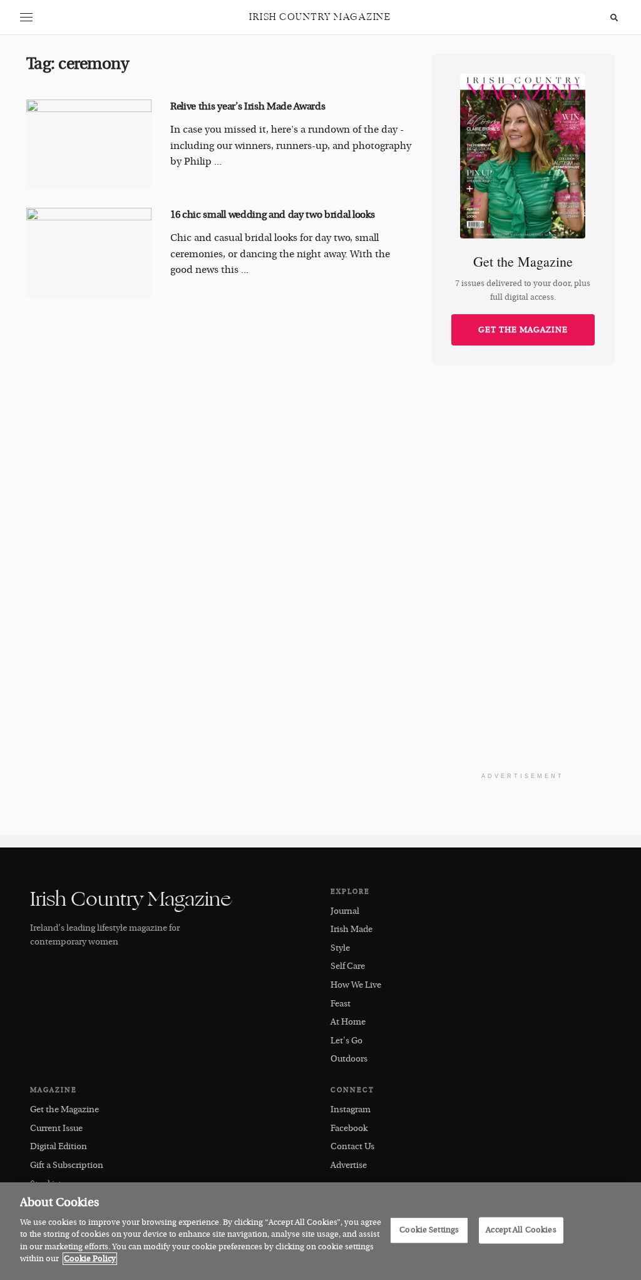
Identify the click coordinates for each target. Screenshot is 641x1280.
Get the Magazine (523, 330)
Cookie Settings (429, 1230)
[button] (26, 17)
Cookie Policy (90, 1259)
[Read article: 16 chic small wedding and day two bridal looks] (88, 252)
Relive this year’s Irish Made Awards (247, 106)
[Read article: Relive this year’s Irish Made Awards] (88, 144)
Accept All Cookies (521, 1230)
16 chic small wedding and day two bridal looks (272, 214)
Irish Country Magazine (320, 17)
